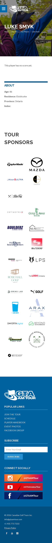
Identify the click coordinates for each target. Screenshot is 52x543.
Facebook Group (14, 430)
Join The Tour (12, 414)
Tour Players (25, 32)
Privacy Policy (10, 528)
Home (6, 32)
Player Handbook (14, 422)
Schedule (9, 418)
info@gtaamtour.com (13, 519)
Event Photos (12, 426)
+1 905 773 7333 (11, 524)
